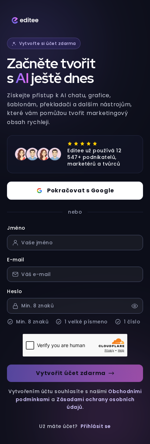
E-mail (15, 259)
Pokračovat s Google (80, 190)
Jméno (16, 227)
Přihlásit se (96, 426)
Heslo (14, 291)
